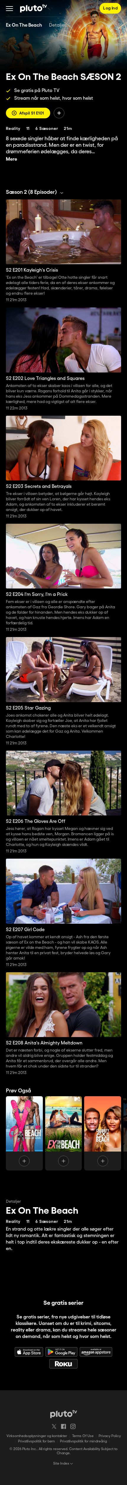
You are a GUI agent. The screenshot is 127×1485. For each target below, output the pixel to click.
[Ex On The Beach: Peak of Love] (24, 1133)
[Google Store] (61, 1352)
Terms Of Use (83, 1436)
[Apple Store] (29, 1352)
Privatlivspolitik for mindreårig (83, 1441)
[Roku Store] (63, 1363)
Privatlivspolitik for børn (36, 1441)
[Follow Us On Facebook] (63, 1426)
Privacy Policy (110, 1436)
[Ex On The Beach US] (63, 1133)
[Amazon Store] (96, 1352)
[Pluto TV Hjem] (33, 8)
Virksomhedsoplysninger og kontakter (36, 1436)
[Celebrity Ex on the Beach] (102, 1133)
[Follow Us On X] (54, 1426)
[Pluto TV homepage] (63, 1414)
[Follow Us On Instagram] (73, 1426)
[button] (9, 8)
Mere (11, 159)
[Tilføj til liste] (59, 113)
